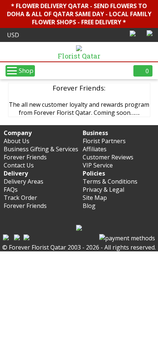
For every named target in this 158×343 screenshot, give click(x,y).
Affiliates (95, 149)
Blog (89, 206)
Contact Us (19, 165)
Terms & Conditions (110, 181)
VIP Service (98, 165)
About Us (16, 141)
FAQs (11, 189)
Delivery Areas (23, 181)
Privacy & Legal (103, 189)
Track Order (20, 198)
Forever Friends (25, 157)
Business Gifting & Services (41, 149)
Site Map (95, 198)
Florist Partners (104, 141)
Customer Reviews (108, 157)
